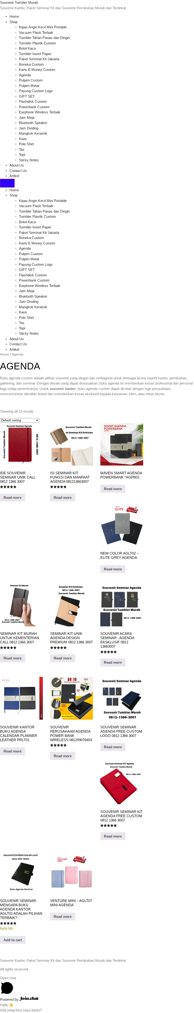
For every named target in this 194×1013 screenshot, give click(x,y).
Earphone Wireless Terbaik (39, 112)
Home (14, 16)
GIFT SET (27, 96)
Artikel (14, 176)
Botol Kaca (27, 48)
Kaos (23, 139)
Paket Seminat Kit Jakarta (39, 59)
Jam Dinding (28, 128)
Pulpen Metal (29, 86)
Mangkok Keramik (33, 133)
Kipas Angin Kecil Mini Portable (43, 27)
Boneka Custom (31, 64)
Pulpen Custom (31, 80)
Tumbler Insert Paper (35, 54)
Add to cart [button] (13, 940)
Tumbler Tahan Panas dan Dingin (44, 38)
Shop (13, 22)
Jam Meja (26, 117)
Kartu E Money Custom (37, 70)
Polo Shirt (26, 144)
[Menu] (7, 183)
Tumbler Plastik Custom (37, 43)
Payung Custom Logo (36, 91)
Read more (13, 498)
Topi (22, 155)
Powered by (9, 999)
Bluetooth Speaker (33, 123)
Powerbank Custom (34, 107)
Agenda (25, 75)
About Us (16, 165)
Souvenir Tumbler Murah (19, 2)
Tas (21, 149)
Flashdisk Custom (33, 101)
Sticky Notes (29, 160)
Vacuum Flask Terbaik (36, 32)
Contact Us (18, 171)
